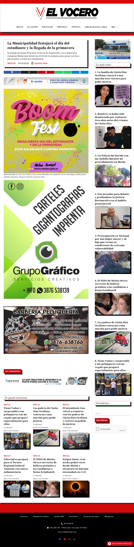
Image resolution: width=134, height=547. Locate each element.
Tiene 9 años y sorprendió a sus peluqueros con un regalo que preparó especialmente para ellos (16, 416)
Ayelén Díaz (40, 63)
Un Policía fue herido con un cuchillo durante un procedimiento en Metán (111, 159)
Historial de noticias (41, 516)
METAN (19, 27)
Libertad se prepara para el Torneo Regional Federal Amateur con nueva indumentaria (16, 466)
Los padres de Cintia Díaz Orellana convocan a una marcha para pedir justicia (45, 414)
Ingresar (110, 516)
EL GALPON (32, 27)
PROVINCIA (62, 27)
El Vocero (24, 516)
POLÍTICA (76, 27)
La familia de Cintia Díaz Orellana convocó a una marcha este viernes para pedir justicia (111, 77)
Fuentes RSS (59, 516)
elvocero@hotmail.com (67, 532)
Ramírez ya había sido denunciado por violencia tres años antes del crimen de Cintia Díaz (111, 118)
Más (113, 27)
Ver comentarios (12, 371)
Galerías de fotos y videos (96, 27)
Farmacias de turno (91, 516)
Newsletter (102, 403)
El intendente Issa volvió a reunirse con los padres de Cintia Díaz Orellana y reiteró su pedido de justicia (75, 416)
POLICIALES (47, 27)
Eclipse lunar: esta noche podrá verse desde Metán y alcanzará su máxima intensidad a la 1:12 (75, 466)
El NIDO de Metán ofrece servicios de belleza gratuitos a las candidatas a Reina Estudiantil (45, 466)
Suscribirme (101, 420)
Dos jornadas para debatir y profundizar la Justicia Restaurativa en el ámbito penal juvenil (112, 199)
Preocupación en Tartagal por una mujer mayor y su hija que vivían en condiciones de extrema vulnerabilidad (112, 242)
